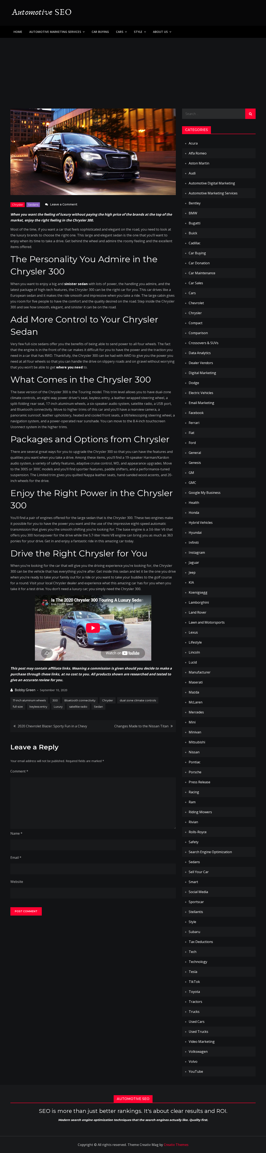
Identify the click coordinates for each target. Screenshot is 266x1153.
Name (16, 833)
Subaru (194, 931)
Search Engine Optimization (210, 852)
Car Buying (100, 32)
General (195, 452)
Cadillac (194, 243)
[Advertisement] (133, 69)
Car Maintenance (202, 273)
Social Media (198, 892)
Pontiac (194, 762)
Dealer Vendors (201, 363)
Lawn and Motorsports (207, 622)
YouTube (196, 1071)
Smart (193, 882)
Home (18, 32)
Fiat (191, 432)
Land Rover (197, 612)
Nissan (194, 752)
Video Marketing (202, 1041)
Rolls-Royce (198, 832)
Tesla (193, 971)
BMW (193, 213)
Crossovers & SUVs (203, 343)
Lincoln (194, 652)
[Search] (250, 114)
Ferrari (194, 422)
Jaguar (194, 562)
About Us (160, 32)
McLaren (195, 702)
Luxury (58, 706)
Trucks (194, 1011)
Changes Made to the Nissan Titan (141, 726)
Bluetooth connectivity (79, 700)
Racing (194, 792)
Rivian (193, 822)
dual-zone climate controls (138, 700)
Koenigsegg (198, 592)
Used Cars (196, 1021)
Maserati (196, 682)
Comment (19, 771)
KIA (191, 582)
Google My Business (204, 492)
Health (194, 502)
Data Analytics (200, 353)
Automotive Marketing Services (55, 32)
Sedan (98, 706)
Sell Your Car (199, 872)
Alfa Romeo (198, 153)
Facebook (196, 412)
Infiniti (194, 542)
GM (191, 472)
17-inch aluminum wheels (29, 700)
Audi (192, 173)
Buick (193, 233)
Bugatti (194, 223)
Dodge (194, 383)
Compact (195, 323)
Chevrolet (196, 303)
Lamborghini (199, 602)
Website (16, 881)
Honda (194, 512)
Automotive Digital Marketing (212, 183)
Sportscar (196, 902)
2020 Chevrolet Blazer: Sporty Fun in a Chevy (52, 726)
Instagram (197, 552)
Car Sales (196, 283)
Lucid (193, 662)
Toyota (194, 991)
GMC (192, 482)
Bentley (195, 203)
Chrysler (17, 204)
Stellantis (196, 912)
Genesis (195, 462)
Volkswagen (198, 1051)
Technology (198, 961)
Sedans (33, 204)
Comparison (198, 333)
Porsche (195, 772)
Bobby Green (25, 690)
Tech (192, 951)
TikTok (194, 981)
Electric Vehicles (201, 393)
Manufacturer (200, 672)
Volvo (193, 1061)
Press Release (199, 782)
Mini (192, 722)
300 (55, 700)
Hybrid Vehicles (201, 522)
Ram (192, 802)
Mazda (194, 692)
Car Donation (199, 263)
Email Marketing (201, 402)
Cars (119, 32)
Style (138, 32)
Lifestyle (195, 642)
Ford (192, 442)
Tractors (195, 1001)
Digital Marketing (202, 373)
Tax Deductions (201, 941)
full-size (18, 706)
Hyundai (195, 532)
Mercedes (196, 712)
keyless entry (38, 706)
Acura (193, 143)
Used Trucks (198, 1031)
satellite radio (78, 706)
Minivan (195, 732)
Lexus (193, 632)
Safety (193, 842)
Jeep (192, 572)
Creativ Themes (176, 1144)
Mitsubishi (197, 742)
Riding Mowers (200, 812)
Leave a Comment (63, 204)
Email (15, 857)
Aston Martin (199, 163)
